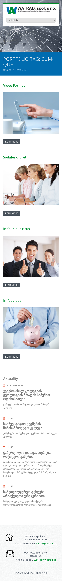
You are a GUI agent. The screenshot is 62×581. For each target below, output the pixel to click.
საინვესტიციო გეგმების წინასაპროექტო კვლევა (23, 426)
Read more (11, 141)
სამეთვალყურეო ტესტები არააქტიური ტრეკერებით (24, 494)
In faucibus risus (16, 229)
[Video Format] (31, 113)
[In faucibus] (31, 328)
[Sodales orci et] (31, 185)
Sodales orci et (14, 157)
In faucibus (12, 300)
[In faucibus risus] (31, 256)
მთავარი (7, 69)
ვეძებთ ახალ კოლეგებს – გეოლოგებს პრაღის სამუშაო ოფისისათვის (26, 395)
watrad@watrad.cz (46, 543)
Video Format (14, 85)
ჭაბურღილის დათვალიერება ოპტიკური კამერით (27, 454)
